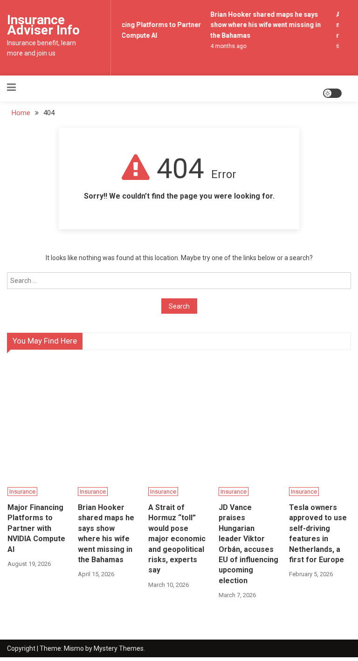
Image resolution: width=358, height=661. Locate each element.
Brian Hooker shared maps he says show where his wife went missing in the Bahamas (265, 25)
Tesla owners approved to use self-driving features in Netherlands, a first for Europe (318, 533)
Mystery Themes (119, 648)
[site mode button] (332, 93)
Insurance (22, 491)
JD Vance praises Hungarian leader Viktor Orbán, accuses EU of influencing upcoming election (248, 544)
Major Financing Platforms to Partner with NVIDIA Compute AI (36, 528)
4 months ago (228, 46)
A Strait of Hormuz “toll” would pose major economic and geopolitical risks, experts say (177, 538)
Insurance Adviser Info (43, 25)
